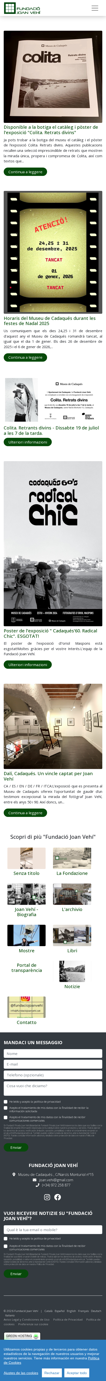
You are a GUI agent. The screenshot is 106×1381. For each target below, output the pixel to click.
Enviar (16, 1147)
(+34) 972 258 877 (56, 1185)
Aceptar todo (77, 1373)
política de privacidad (47, 1101)
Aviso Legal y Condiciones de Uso (27, 1319)
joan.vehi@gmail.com (56, 1180)
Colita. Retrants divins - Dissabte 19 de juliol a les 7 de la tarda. (51, 430)
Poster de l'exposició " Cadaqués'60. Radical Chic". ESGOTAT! (50, 633)
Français (83, 1311)
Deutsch (96, 1311)
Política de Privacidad (45, 1264)
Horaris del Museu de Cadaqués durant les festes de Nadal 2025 (50, 321)
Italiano (10, 1315)
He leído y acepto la (35, 1101)
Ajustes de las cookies (21, 1373)
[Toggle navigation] (95, 8)
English (71, 1311)
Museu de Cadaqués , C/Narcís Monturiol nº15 (56, 1174)
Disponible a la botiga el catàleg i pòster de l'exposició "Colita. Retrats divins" (51, 129)
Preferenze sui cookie (33, 1324)
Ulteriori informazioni (27, 442)
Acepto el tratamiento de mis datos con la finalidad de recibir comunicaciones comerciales (47, 1118)
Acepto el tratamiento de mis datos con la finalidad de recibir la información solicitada (48, 1109)
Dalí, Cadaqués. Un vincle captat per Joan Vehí (48, 776)
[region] (53, 1360)
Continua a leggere (25, 171)
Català (48, 1311)
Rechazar (51, 1373)
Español (60, 1311)
